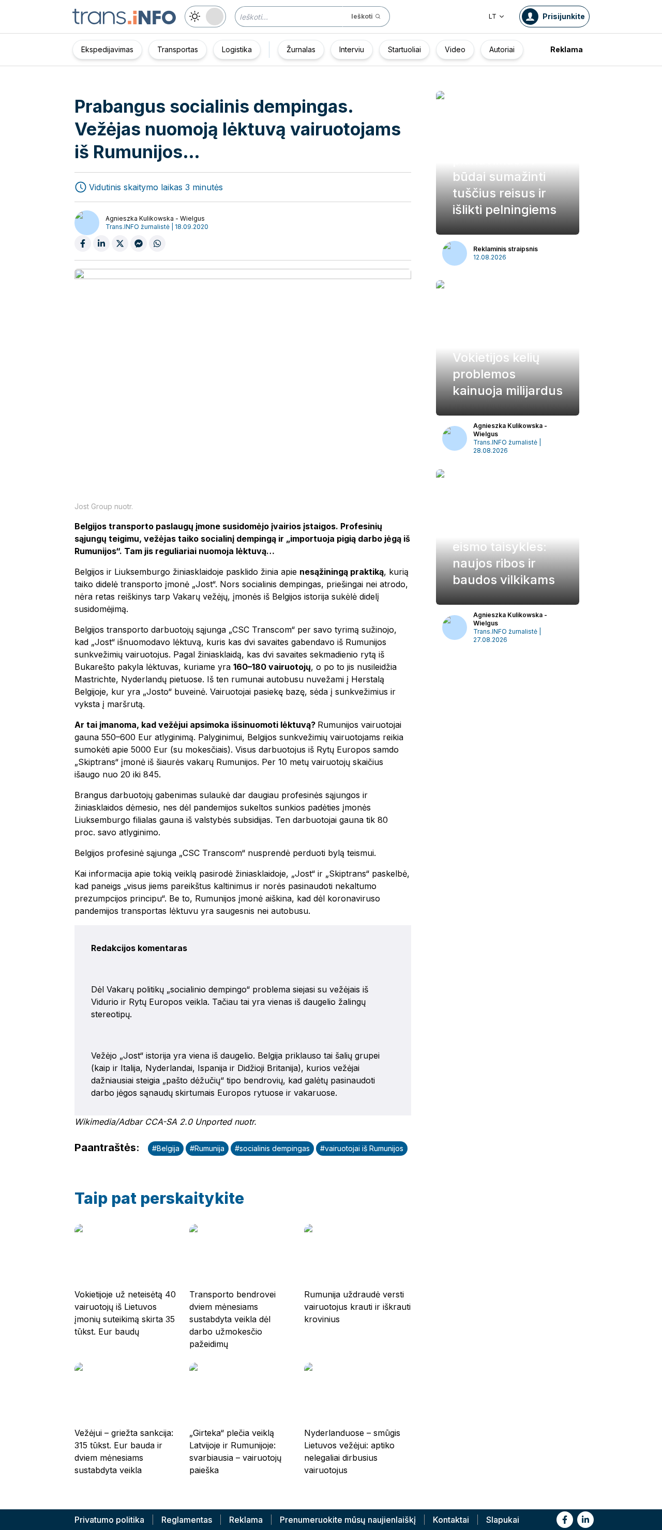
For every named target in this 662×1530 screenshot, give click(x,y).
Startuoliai (404, 49)
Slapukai (502, 1519)
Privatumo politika (109, 1519)
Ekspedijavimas (107, 49)
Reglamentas (186, 1519)
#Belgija (165, 1148)
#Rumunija (207, 1148)
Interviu (351, 49)
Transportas (177, 49)
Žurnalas (301, 49)
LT (492, 16)
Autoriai (502, 49)
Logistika (237, 49)
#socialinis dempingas (272, 1148)
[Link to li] (585, 1519)
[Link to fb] (564, 1519)
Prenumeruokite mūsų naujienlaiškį (348, 1519)
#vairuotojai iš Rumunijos (361, 1148)
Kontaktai (451, 1519)
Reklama (566, 49)
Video (455, 49)
